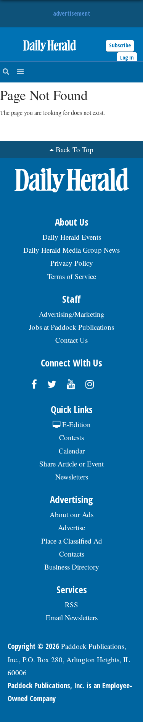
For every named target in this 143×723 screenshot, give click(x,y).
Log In (127, 57)
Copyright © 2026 (33, 646)
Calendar (72, 450)
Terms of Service (71, 276)
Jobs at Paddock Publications (71, 327)
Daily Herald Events (71, 237)
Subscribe (120, 45)
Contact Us (71, 340)
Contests (71, 437)
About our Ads (71, 514)
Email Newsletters (72, 617)
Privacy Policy (71, 263)
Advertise (71, 527)
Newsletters (71, 476)
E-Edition (75, 424)
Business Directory (71, 566)
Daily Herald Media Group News (71, 250)
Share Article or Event (71, 463)
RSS (71, 604)
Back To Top (74, 149)
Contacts (71, 553)
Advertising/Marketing (71, 314)
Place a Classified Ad (71, 540)
